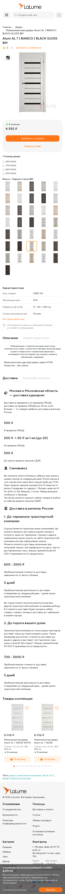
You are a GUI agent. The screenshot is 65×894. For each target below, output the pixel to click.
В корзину (19, 759)
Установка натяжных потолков (43, 833)
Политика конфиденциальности (14, 822)
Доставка (10, 378)
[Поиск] (15, 15)
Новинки (7, 847)
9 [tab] (36, 766)
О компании (11, 804)
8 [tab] (34, 766)
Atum (45, 775)
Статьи (36, 814)
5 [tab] (25, 766)
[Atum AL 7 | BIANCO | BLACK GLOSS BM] (32, 82)
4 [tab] (22, 766)
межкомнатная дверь (29, 775)
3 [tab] (19, 766)
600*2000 (11, 161)
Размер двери (12, 156)
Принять (50, 889)
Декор (6, 861)
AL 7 (52, 775)
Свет (5, 856)
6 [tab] (28, 766)
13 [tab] (48, 766)
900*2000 (11, 173)
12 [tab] (45, 766)
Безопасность (10, 814)
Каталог (9, 842)
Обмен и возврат (42, 820)
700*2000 (11, 165)
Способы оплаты (36, 378)
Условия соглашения (14, 889)
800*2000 (11, 169)
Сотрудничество (12, 809)
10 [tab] (39, 766)
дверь (12, 775)
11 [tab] (42, 766)
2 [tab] (17, 766)
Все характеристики (13, 319)
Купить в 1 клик (32, 146)
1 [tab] (14, 766)
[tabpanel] (17, 733)
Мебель (7, 851)
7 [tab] (31, 766)
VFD (35, 300)
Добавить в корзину (32, 138)
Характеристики (36, 338)
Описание (10, 338)
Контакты (39, 842)
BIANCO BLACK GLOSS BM (17, 778)
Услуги (35, 825)
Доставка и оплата (42, 809)
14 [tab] (51, 766)
